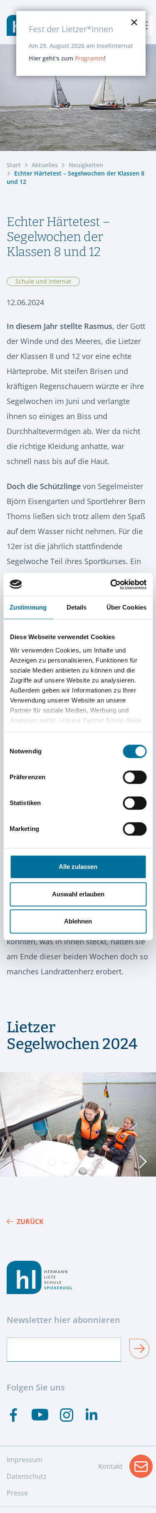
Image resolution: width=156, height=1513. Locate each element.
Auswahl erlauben (78, 894)
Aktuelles (45, 165)
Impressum (24, 1459)
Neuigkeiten (86, 165)
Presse (17, 1493)
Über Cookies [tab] (126, 607)
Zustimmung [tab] (28, 607)
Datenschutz (27, 1476)
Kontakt (125, 1469)
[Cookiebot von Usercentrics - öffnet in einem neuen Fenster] (111, 584)
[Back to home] (78, 1277)
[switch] (134, 777)
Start (14, 165)
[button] (51, 1161)
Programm (89, 58)
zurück (30, 1221)
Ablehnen (78, 921)
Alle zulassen (78, 866)
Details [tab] (77, 607)
